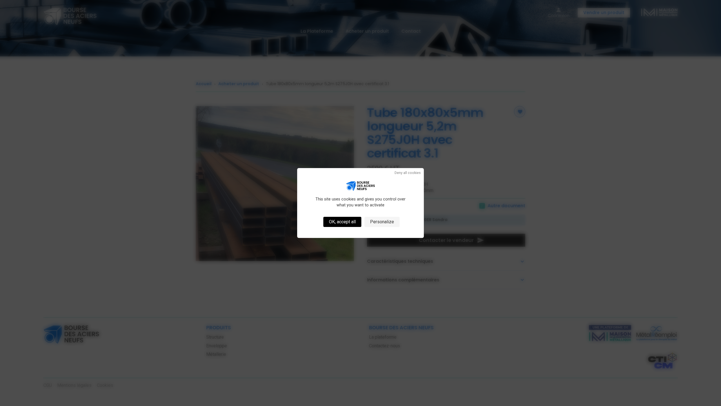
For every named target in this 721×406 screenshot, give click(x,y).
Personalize (382, 221)
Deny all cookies (408, 173)
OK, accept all (342, 221)
